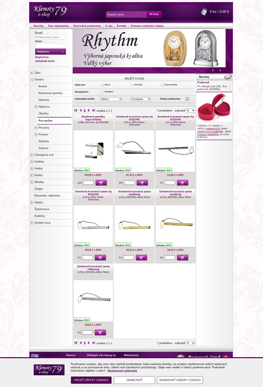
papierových (213, 128)
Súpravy (43, 148)
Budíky (39, 175)
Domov (70, 355)
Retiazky (44, 141)
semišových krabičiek (210, 131)
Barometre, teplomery (47, 195)
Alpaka (39, 202)
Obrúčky (44, 113)
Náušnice (44, 106)
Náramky (44, 100)
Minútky (39, 182)
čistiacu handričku (208, 134)
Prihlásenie (43, 51)
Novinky (38, 25)
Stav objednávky (58, 25)
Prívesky (44, 127)
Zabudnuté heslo (44, 61)
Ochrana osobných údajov (147, 25)
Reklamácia (131, 355)
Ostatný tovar (43, 222)
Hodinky (39, 161)
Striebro (39, 79)
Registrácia (42, 57)
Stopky (39, 188)
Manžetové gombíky (51, 93)
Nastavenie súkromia (122, 370)
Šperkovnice (42, 209)
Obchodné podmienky (87, 25)
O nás (109, 25)
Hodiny (39, 168)
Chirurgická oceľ (44, 154)
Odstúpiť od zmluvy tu (101, 355)
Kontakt (121, 25)
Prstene (43, 134)
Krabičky (40, 216)
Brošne (43, 86)
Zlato (37, 72)
